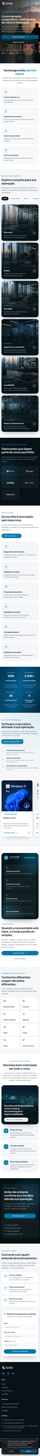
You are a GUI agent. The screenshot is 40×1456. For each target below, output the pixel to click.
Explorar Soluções (18, 42)
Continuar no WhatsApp (20, 1351)
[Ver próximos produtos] (36, 776)
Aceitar (28, 1451)
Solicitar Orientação (18, 37)
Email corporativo (9, 1332)
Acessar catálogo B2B (11, 741)
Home (3, 1384)
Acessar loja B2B (18, 953)
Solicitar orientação (10, 536)
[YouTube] (13, 1373)
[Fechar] (36, 1441)
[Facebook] (8, 1373)
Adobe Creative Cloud (9, 1407)
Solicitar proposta (18, 1216)
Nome (6, 1323)
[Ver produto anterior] (32, 776)
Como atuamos (6, 1391)
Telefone (10, 1341)
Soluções (4, 1387)
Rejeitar (11, 1451)
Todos (5, 198)
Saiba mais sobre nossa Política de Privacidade (20, 1447)
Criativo (26, 198)
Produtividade (15, 198)
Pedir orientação (20, 958)
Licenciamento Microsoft (10, 1404)
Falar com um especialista (14, 1119)
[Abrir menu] (37, 3)
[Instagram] (3, 1373)
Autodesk (4, 1410)
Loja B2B (4, 1394)
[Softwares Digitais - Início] (7, 3)
